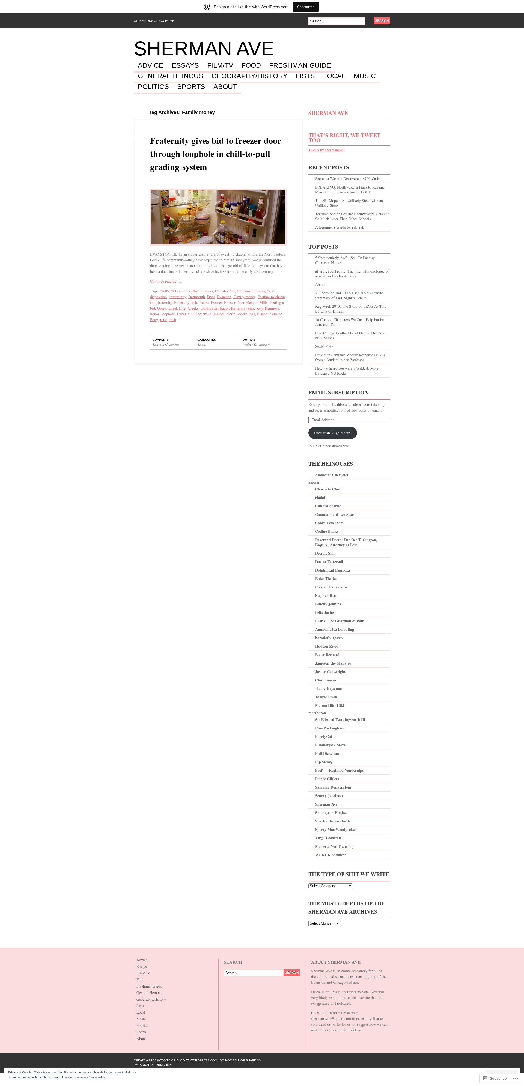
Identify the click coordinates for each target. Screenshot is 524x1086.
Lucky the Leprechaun (194, 313)
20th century (180, 291)
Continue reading (165, 281)
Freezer (216, 302)
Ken (259, 308)
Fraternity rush (185, 302)
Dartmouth (196, 296)
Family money (244, 296)
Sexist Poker (325, 346)
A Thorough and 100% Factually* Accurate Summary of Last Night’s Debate (349, 295)
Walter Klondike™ (257, 344)
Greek (161, 308)
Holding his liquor (215, 308)
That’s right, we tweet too (344, 137)
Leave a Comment (166, 344)
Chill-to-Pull (225, 291)
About (225, 86)
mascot (219, 313)
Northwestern (237, 313)
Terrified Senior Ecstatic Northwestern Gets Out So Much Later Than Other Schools (352, 216)
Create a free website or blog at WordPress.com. (176, 1060)
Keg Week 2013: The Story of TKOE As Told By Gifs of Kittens (350, 309)
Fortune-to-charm (271, 296)
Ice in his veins (242, 308)
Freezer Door (234, 302)
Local (334, 76)
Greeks (193, 308)
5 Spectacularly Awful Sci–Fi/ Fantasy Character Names (345, 260)
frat (153, 302)
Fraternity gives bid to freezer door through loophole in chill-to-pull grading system (215, 153)
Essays (185, 65)
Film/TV (220, 65)
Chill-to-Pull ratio (251, 291)
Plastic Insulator (269, 313)
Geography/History (250, 76)
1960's (164, 291)
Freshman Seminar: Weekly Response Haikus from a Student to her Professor (350, 357)
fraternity (165, 302)
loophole (168, 313)
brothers (206, 291)
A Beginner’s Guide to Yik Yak (339, 227)
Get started (306, 7)
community (177, 296)
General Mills (256, 302)
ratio (163, 319)
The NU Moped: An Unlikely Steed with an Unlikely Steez (349, 203)
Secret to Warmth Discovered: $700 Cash (347, 178)
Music (365, 76)
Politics (153, 86)
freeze (204, 302)
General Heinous (170, 76)
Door (211, 296)
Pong (154, 319)
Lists (305, 76)
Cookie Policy (96, 1077)
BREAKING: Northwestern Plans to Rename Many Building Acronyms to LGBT (350, 189)
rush (172, 319)
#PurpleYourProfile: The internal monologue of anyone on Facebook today (352, 273)
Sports (191, 86)
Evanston (224, 296)
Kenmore (272, 308)
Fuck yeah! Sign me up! (333, 432)
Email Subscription (338, 392)
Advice (150, 65)
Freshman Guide (300, 65)
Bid (195, 291)
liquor (154, 313)
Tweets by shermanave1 (326, 149)
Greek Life (177, 308)
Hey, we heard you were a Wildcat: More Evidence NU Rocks (347, 371)
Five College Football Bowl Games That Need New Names (351, 335)
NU (252, 313)
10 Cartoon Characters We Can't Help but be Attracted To (349, 322)
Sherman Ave (204, 48)
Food (251, 65)
